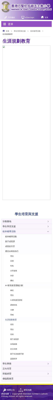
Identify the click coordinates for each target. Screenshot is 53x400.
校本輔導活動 (35, 31)
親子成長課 (10, 241)
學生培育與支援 (20, 31)
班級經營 (7, 373)
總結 (12, 280)
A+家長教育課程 (16, 300)
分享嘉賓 (13, 270)
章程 (12, 315)
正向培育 (7, 368)
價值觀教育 (8, 378)
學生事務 (7, 363)
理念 (12, 256)
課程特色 (13, 305)
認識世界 (13, 359)
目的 (12, 334)
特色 (12, 266)
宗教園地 (7, 221)
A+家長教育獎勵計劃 (14, 285)
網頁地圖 (5, 393)
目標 (12, 261)
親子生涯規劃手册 (17, 354)
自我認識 (13, 344)
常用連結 (11, 17)
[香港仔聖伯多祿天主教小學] (26, 7)
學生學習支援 (9, 226)
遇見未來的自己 (12, 251)
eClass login (29, 17)
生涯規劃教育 (11, 319)
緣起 (12, 290)
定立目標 (13, 349)
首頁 (46, 17)
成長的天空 (10, 246)
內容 (12, 275)
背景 (12, 324)
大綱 (12, 310)
